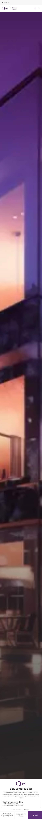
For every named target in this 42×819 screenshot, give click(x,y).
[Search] (35, 8)
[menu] (39, 8)
